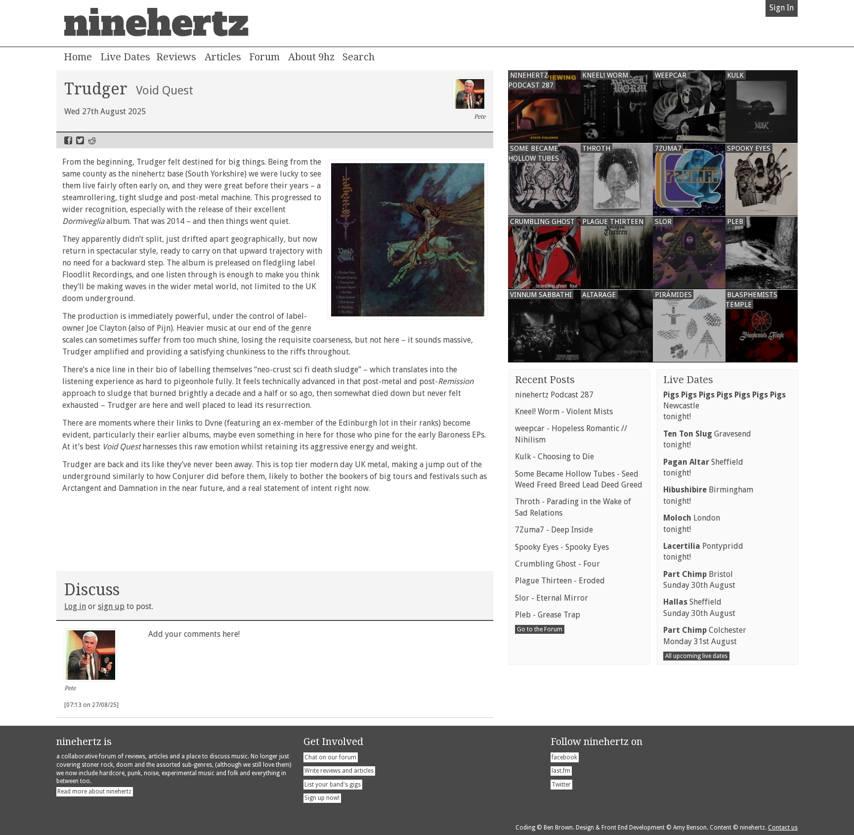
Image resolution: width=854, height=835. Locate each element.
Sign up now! (322, 797)
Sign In (781, 7)
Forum (264, 57)
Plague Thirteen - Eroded (560, 580)
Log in (75, 606)
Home (78, 57)
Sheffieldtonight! (703, 467)
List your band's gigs (332, 784)
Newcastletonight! (724, 406)
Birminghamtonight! (708, 495)
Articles (223, 57)
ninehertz (156, 23)
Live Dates (125, 57)
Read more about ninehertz (94, 791)
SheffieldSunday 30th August (699, 607)
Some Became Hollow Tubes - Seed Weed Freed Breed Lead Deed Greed (578, 479)
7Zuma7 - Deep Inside (554, 529)
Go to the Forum (539, 629)
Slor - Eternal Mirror (551, 598)
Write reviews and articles (339, 770)
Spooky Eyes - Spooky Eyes (562, 547)
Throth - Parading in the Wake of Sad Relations (573, 507)
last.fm (561, 770)
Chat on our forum (330, 757)
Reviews (176, 57)
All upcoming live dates (696, 656)
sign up (111, 606)
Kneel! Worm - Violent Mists (564, 411)
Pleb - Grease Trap (547, 614)
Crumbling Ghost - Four (557, 564)
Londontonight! (691, 523)
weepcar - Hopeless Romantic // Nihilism (571, 434)
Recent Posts (545, 380)
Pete (479, 116)
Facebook (68, 140)
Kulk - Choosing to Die (554, 456)
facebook (564, 757)
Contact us (783, 827)
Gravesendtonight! (707, 439)
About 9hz (311, 57)
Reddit (92, 140)
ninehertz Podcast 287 (554, 394)
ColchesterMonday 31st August (704, 635)
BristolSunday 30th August (699, 580)
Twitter (80, 140)
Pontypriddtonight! (703, 551)
